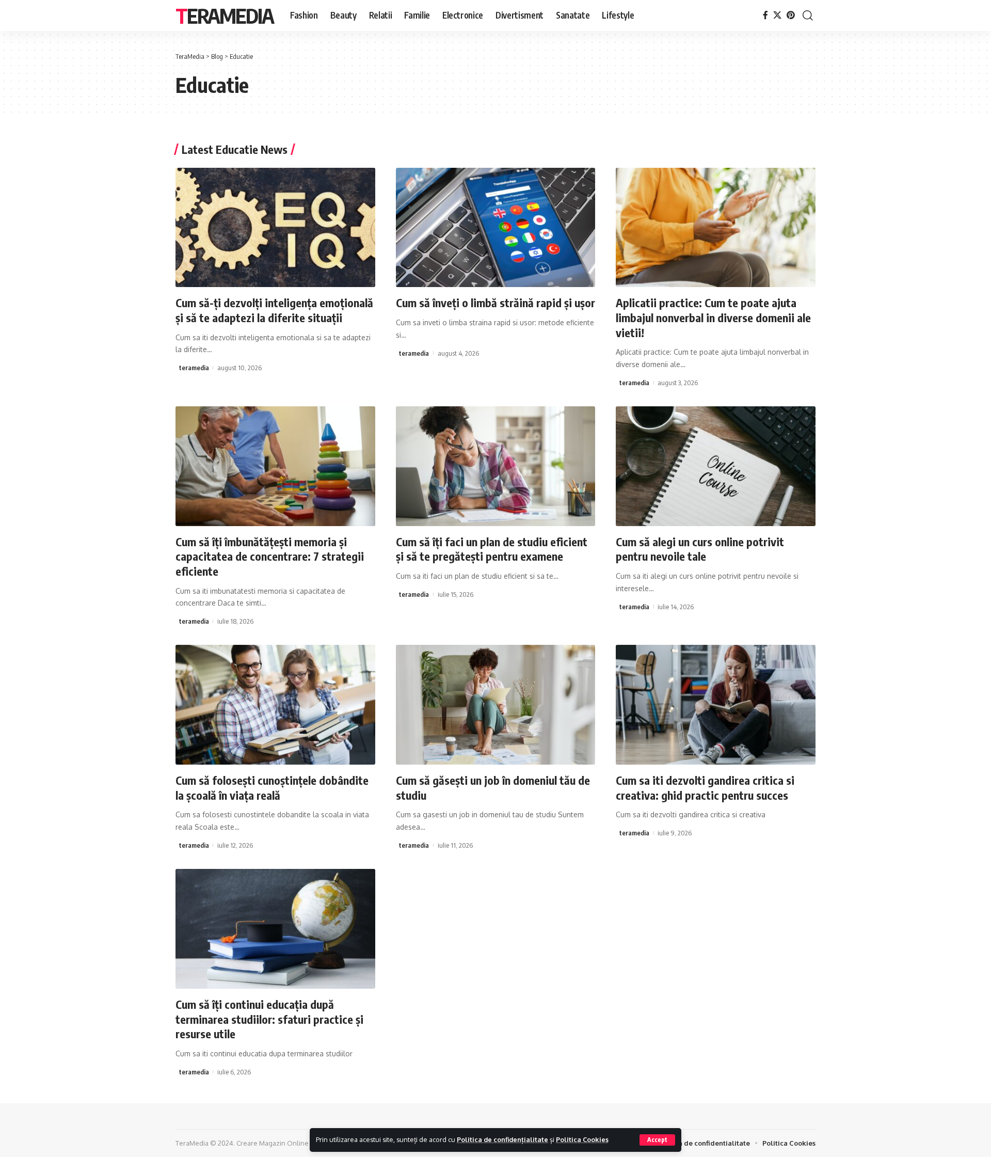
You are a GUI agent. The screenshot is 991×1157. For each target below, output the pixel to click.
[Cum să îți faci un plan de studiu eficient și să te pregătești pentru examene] (496, 466)
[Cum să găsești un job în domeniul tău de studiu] (496, 705)
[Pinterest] (790, 15)
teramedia (194, 367)
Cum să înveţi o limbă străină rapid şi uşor (495, 302)
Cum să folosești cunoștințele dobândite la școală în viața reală (272, 787)
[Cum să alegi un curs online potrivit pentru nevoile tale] (716, 466)
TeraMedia (224, 15)
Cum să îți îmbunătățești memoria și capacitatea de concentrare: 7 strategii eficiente (269, 556)
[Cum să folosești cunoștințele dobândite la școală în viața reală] (275, 705)
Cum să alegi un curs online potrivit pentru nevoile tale (700, 549)
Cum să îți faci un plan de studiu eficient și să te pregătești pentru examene (491, 549)
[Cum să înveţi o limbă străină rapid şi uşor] (496, 228)
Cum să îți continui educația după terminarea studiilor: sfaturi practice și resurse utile (269, 1019)
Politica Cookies (582, 1139)
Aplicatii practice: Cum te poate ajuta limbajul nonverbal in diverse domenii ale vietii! (713, 317)
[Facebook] (765, 15)
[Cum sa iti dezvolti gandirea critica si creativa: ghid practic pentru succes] (716, 705)
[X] (777, 15)
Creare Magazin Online (272, 1143)
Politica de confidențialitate (502, 1139)
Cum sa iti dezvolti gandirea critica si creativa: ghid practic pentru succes (705, 787)
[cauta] (808, 15)
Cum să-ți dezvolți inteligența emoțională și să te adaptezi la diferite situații (274, 310)
